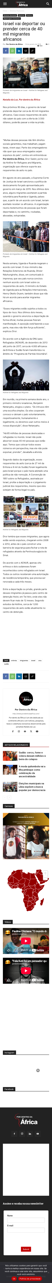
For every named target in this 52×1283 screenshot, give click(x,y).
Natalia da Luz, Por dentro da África (21, 99)
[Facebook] (6, 51)
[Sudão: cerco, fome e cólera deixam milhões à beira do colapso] (10, 756)
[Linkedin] (19, 51)
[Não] (48, 1272)
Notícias (21, 15)
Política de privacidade (30, 1279)
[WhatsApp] (12, 51)
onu (39, 660)
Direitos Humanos (17, 11)
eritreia (14, 660)
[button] (5, 4)
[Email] (26, 51)
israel (33, 660)
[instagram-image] (14, 1070)
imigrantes (24, 660)
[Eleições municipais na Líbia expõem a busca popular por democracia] (10, 787)
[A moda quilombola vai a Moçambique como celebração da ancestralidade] (10, 770)
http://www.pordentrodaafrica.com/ (26, 714)
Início (5, 11)
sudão (6, 664)
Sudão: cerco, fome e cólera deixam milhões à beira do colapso (32, 756)
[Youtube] (38, 731)
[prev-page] (4, 797)
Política (29, 15)
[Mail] (26, 731)
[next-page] (9, 797)
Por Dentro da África (14, 44)
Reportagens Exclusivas (12, 18)
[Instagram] (20, 731)
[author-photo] (26, 705)
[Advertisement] (26, 131)
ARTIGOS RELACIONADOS (16, 745)
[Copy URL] (32, 51)
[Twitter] (32, 731)
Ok (14, 1279)
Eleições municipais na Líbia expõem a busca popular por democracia (32, 787)
